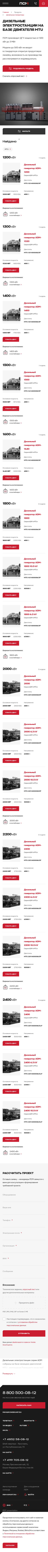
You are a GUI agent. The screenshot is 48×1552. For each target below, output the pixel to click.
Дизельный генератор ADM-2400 (32, 1011)
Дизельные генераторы (15, 15)
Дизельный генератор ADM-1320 (32, 238)
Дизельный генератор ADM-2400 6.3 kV (32, 1059)
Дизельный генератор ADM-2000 (32, 680)
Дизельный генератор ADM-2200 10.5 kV (32, 941)
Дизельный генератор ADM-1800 (32, 514)
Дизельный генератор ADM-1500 (32, 376)
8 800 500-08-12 (19, 1392)
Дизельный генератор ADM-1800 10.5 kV (32, 563)
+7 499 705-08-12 (15, 1460)
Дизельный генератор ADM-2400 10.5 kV (32, 1107)
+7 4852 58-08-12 (16, 1439)
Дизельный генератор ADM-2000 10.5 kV (32, 776)
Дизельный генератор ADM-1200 (32, 168)
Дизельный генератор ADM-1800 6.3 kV (32, 611)
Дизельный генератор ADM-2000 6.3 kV (32, 728)
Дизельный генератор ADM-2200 (32, 845)
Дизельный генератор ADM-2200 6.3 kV (32, 893)
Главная (6, 12)
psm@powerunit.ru (12, 1412)
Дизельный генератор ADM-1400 (32, 307)
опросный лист (29, 1289)
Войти (31, 1495)
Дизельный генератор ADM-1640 (32, 445)
